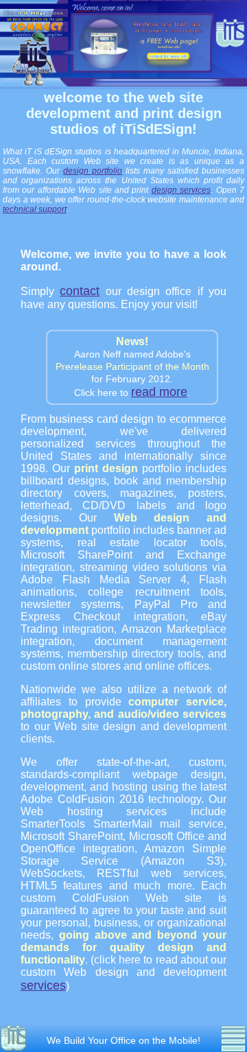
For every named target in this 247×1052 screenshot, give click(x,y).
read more (159, 392)
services (43, 985)
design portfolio (92, 171)
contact (79, 291)
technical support (35, 209)
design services (181, 190)
